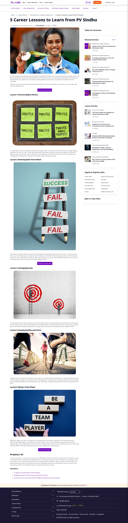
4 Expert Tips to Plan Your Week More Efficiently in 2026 (104, 47)
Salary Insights (76, 8)
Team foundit (40, 25)
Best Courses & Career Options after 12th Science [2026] (103, 160)
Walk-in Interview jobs (107, 192)
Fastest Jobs (88, 176)
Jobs (23, 2)
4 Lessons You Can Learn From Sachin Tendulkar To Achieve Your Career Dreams (37, 478)
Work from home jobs (107, 176)
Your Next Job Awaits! (44, 449)
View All (113, 39)
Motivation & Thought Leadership (41, 15)
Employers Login (110, 2)
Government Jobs (90, 179)
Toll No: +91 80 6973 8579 (90, 496)
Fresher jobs (104, 188)
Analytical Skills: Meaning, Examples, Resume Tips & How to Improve (103, 136)
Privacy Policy (73, 514)
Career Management (29, 8)
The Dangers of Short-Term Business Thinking (103, 94)
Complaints (100, 514)
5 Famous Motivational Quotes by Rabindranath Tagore (102, 82)
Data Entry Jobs (105, 185)
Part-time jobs (89, 185)
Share (55, 25)
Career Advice (48, 2)
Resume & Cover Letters (98, 110)
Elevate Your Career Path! (44, 263)
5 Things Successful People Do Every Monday (27, 473)
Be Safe (92, 514)
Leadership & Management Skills (100, 145)
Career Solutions (32, 2)
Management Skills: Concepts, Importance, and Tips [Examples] (102, 148)
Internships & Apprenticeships (60, 8)
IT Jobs (87, 192)
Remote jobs (104, 182)
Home (13, 15)
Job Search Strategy (43, 8)
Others (94, 8)
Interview (85, 8)
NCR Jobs (103, 179)
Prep (41, 2)
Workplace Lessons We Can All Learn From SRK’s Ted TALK (30, 475)
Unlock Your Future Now (44, 90)
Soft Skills (94, 133)
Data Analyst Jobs (90, 188)
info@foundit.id (64, 501)
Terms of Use (84, 514)
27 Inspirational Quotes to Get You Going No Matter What (103, 59)
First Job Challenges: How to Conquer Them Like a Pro (103, 70)
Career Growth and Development (100, 157)
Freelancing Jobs (89, 182)
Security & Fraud (62, 514)
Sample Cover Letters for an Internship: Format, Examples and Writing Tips (103, 125)
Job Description (15, 8)
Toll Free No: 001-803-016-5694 (69, 496)
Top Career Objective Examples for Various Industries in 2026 (103, 113)
